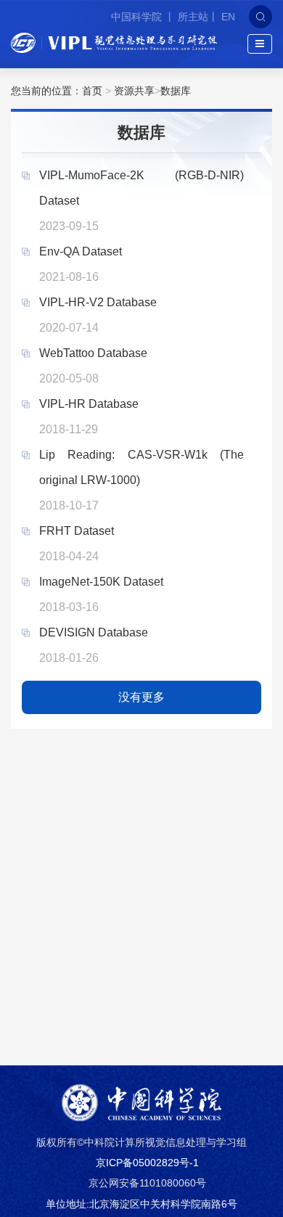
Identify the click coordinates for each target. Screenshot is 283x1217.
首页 (92, 91)
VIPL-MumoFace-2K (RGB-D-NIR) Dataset (141, 188)
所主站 (193, 16)
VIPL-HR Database (89, 404)
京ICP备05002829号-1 (147, 1162)
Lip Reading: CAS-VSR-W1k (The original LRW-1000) (141, 467)
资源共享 (134, 91)
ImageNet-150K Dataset (101, 581)
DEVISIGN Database (93, 632)
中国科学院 (138, 16)
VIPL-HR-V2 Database (98, 302)
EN (228, 16)
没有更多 (141, 697)
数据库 (175, 91)
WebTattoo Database (93, 353)
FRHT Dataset (76, 531)
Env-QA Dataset (80, 251)
